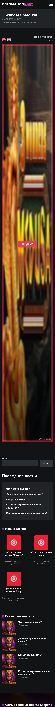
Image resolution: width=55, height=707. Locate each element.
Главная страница (9, 22)
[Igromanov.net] (17, 4)
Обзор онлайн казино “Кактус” (14, 554)
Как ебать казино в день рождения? (26, 513)
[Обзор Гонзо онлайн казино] (41, 549)
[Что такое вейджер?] (9, 634)
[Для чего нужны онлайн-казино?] (9, 650)
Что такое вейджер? (18, 488)
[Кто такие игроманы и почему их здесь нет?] (9, 683)
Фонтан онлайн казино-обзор (14, 590)
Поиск (5, 458)
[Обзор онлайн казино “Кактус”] (14, 549)
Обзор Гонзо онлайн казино (41, 554)
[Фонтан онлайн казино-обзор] (14, 585)
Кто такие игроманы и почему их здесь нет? (24, 506)
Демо (29, 244)
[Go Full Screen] (9, 39)
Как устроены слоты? (18, 499)
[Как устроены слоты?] (9, 667)
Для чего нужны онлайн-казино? (24, 494)
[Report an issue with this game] (4, 39)
